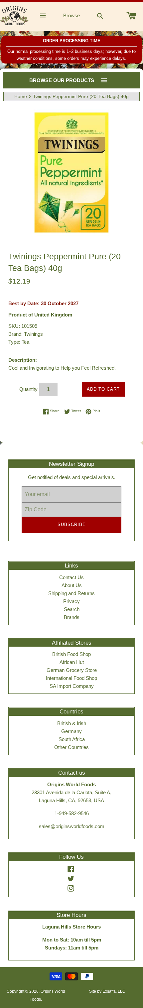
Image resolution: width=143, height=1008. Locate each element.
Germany (71, 731)
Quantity (28, 389)
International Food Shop (71, 678)
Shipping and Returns (71, 593)
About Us (72, 585)
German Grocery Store (72, 670)
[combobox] (100, 15)
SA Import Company (72, 686)
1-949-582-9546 (72, 813)
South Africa (72, 739)
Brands (71, 617)
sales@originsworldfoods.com (71, 826)
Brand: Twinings (25, 334)
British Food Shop (71, 654)
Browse (71, 15)
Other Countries (71, 747)
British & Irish (71, 723)
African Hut (72, 662)
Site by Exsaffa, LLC (107, 991)
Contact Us (71, 577)
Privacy (71, 601)
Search (71, 609)
